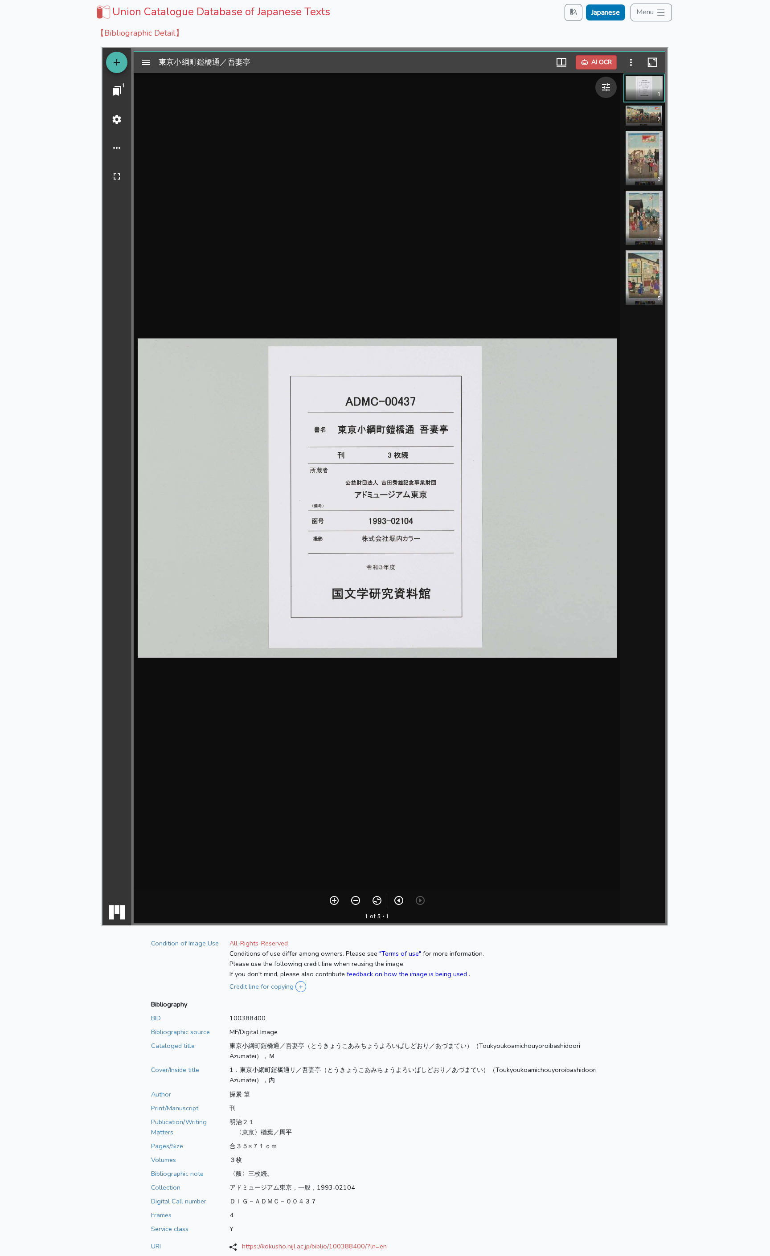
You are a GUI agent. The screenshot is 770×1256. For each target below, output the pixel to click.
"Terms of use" (400, 953)
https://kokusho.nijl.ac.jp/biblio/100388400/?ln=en (314, 1246)
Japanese (605, 12)
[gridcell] (212, 11)
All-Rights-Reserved (258, 943)
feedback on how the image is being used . (408, 974)
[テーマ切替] (573, 12)
